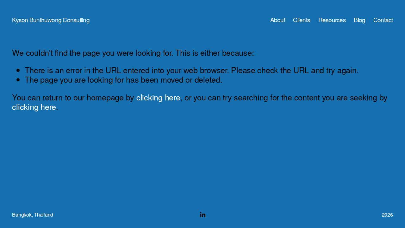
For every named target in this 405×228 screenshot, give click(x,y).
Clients (301, 20)
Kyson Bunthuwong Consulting (50, 19)
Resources (332, 20)
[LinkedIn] (202, 215)
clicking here (158, 97)
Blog (359, 20)
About (277, 20)
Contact (383, 20)
